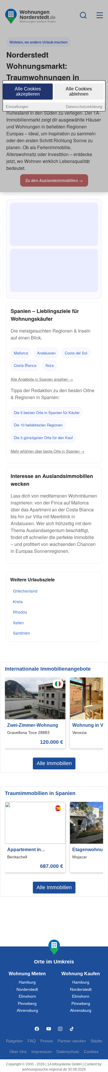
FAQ (32, 1041)
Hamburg (27, 982)
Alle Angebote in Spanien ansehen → (42, 379)
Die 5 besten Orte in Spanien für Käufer (46, 412)
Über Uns (18, 1052)
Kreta (18, 601)
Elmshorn (27, 996)
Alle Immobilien (54, 763)
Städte (96, 1041)
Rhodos (20, 612)
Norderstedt (27, 989)
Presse (46, 1041)
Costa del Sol (76, 353)
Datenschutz (67, 1052)
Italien (18, 622)
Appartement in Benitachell (24, 850)
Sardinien (21, 633)
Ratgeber (14, 1041)
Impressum (41, 1052)
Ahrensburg (27, 1010)
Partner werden (72, 1041)
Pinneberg (27, 1003)
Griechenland (25, 591)
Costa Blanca (25, 365)
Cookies (91, 1052)
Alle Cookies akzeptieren (28, 91)
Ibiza (50, 365)
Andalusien (46, 353)
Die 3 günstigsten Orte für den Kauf (43, 437)
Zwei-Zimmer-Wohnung (32, 725)
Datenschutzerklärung (84, 107)
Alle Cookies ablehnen (79, 91)
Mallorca (21, 353)
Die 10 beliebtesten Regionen (38, 425)
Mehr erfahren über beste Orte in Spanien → (47, 451)
